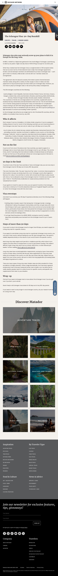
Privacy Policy (38, 297)
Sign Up (44, 294)
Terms (31, 297)
